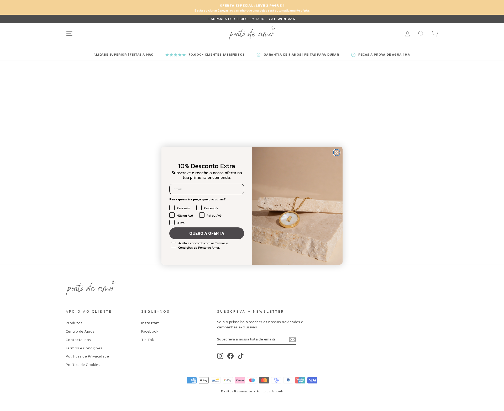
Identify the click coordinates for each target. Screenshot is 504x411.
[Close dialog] (336, 152)
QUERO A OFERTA (206, 233)
